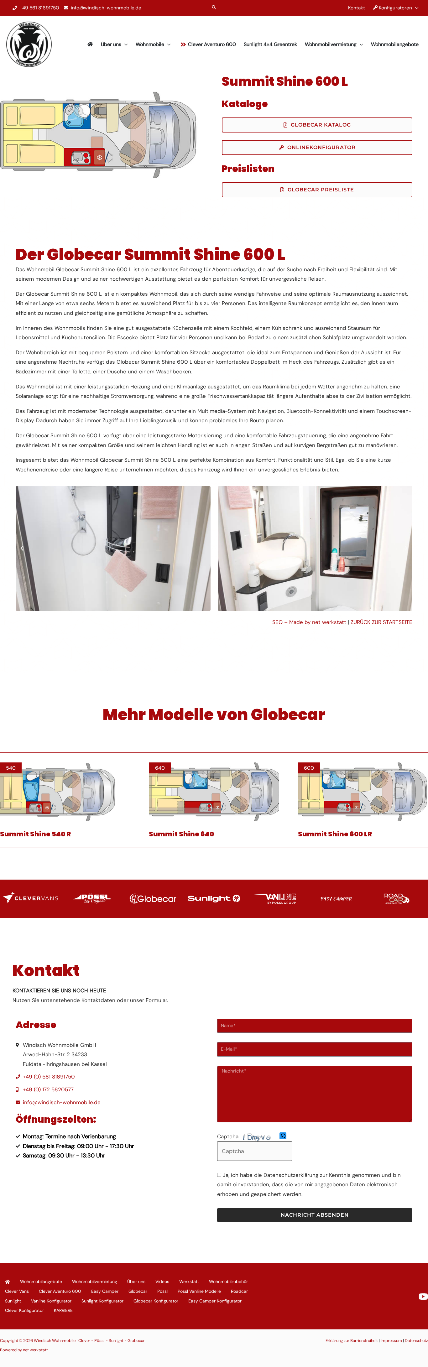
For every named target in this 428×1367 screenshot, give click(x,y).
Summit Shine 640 (181, 834)
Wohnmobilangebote (41, 1281)
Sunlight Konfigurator (102, 1301)
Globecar (137, 1291)
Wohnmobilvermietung (94, 1281)
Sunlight (13, 1301)
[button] (214, 8)
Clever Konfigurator (24, 1310)
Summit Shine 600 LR (335, 834)
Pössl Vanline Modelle (199, 1291)
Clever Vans (17, 1291)
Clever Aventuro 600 (60, 1291)
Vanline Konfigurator (51, 1301)
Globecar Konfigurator (155, 1301)
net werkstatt (35, 1350)
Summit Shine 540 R (35, 834)
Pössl (162, 1291)
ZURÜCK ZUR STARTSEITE (381, 622)
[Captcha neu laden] (282, 1135)
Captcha (227, 1136)
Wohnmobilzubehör (228, 1281)
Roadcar (239, 1291)
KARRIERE (63, 1310)
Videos (162, 1281)
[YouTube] (423, 1296)
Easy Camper (104, 1291)
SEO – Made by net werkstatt (309, 622)
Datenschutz (416, 1340)
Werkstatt (189, 1281)
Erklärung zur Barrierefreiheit (352, 1340)
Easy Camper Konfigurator (215, 1301)
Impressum (391, 1340)
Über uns (136, 1281)
